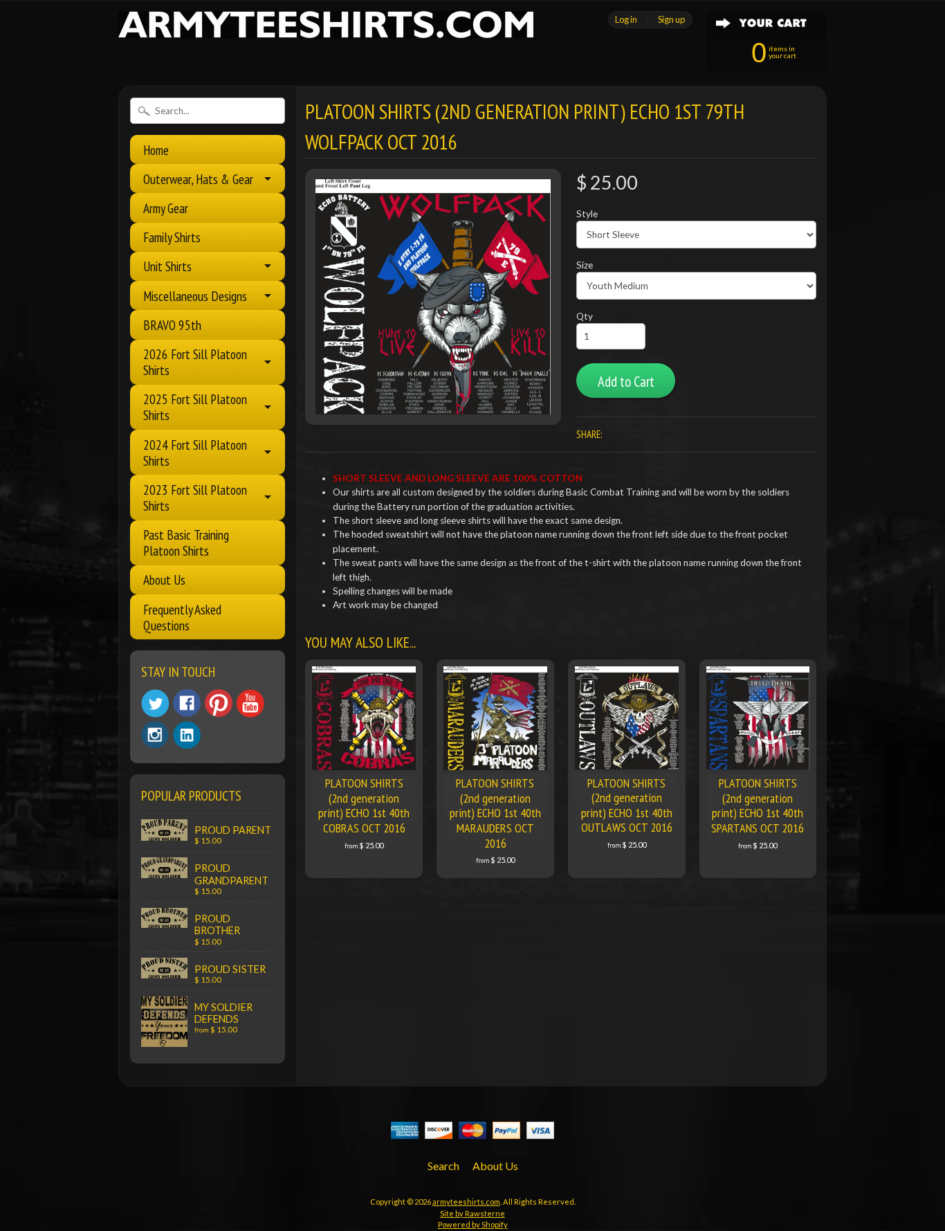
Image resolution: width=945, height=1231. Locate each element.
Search (443, 1165)
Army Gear (165, 208)
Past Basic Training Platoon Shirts (186, 542)
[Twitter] (155, 703)
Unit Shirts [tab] (167, 266)
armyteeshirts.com (466, 1201)
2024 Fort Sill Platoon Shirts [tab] (195, 452)
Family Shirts (172, 237)
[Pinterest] (218, 703)
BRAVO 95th (172, 325)
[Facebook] (187, 703)
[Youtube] (250, 703)
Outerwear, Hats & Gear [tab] (198, 179)
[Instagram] (155, 735)
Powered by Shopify (473, 1224)
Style (587, 213)
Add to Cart (626, 381)
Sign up (671, 19)
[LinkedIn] (187, 735)
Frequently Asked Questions (182, 617)
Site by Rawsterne (472, 1213)
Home (156, 150)
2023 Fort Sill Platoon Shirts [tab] (195, 497)
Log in (626, 19)
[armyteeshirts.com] (325, 30)
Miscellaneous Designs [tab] (195, 295)
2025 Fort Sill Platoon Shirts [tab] (195, 406)
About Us (164, 579)
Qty (584, 316)
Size (584, 265)
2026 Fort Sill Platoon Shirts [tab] (195, 362)
